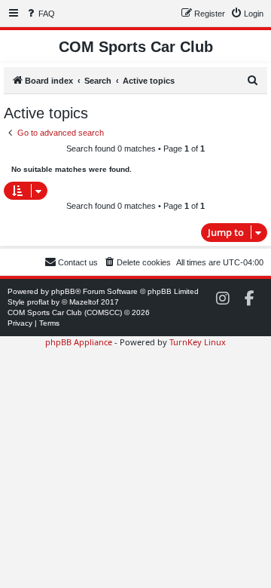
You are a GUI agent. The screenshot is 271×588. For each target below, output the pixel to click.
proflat (38, 302)
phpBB (63, 291)
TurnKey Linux (197, 342)
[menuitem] (40, 14)
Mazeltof (84, 302)
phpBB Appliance (78, 342)
